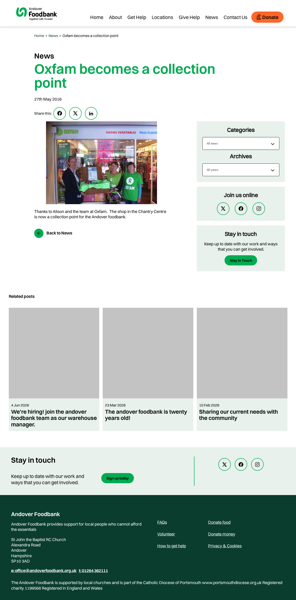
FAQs (162, 522)
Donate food (219, 522)
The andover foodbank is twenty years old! (146, 414)
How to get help (171, 545)
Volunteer (166, 534)
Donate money (221, 534)
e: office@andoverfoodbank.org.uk (44, 570)
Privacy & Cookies (225, 545)
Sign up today (117, 478)
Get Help (136, 17)
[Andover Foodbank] (36, 24)
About (115, 17)
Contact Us (235, 17)
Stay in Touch (241, 260)
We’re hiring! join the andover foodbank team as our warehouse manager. (54, 418)
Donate (270, 17)
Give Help (189, 17)
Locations (162, 17)
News (211, 17)
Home (96, 17)
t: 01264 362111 (93, 570)
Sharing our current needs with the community (238, 414)
